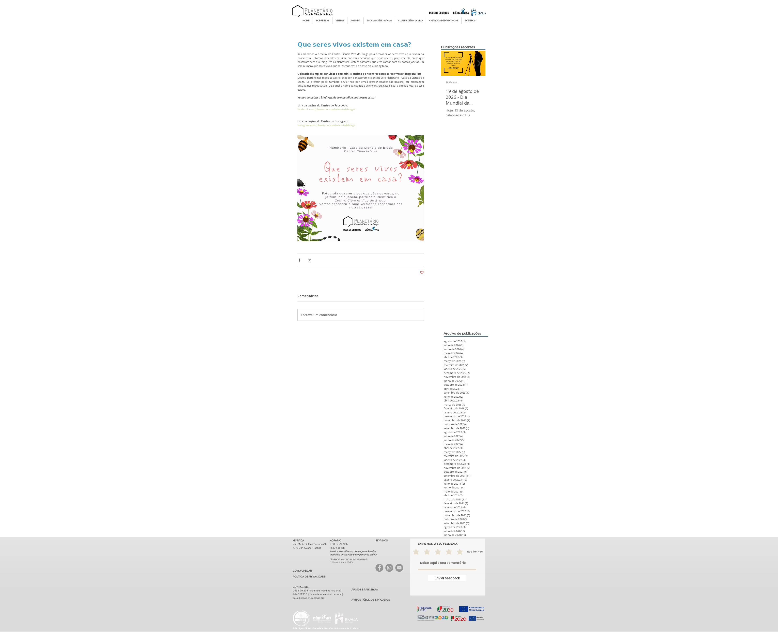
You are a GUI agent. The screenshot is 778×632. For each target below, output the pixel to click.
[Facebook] (379, 568)
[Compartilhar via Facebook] (299, 260)
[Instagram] (389, 568)
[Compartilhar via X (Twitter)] (309, 260)
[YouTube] (399, 568)
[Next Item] (479, 63)
